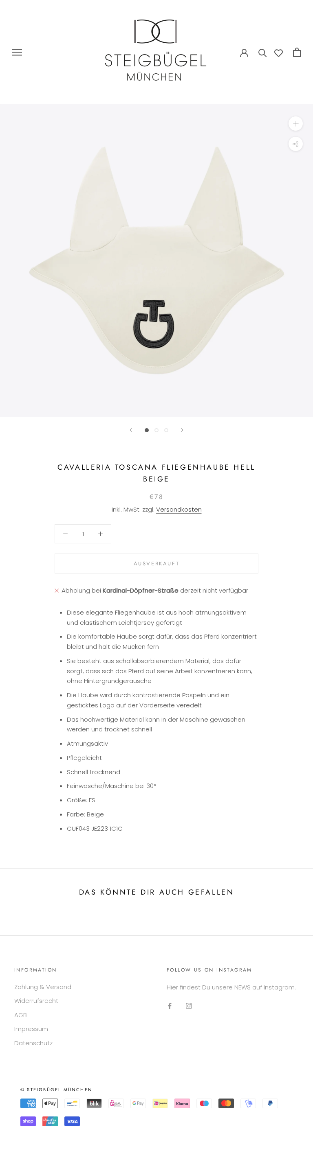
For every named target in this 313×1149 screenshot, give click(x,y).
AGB (20, 1015)
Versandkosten (179, 509)
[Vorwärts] (182, 430)
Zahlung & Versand (42, 987)
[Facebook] (170, 1006)
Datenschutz (33, 1043)
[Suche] (262, 52)
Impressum (31, 1028)
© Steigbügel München (56, 1089)
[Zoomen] (296, 123)
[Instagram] (189, 1006)
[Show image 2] (156, 430)
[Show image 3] (166, 430)
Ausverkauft (157, 563)
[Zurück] (131, 430)
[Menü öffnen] (17, 51)
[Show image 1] (147, 430)
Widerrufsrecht (36, 1000)
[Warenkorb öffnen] (297, 52)
